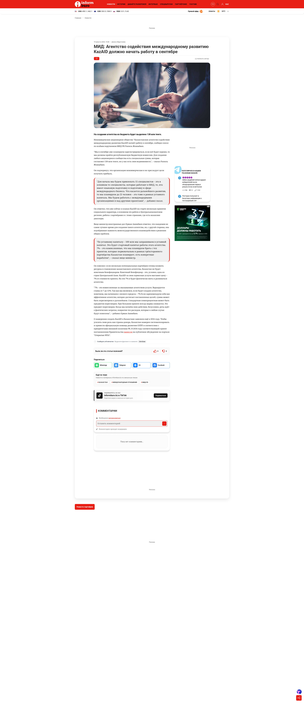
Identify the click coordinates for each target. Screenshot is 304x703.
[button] (219, 11)
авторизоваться (114, 418)
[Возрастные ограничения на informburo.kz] (212, 4)
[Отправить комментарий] (164, 423)
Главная (78, 18)
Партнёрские (181, 4)
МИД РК (145, 382)
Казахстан (103, 382)
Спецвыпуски (166, 4)
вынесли (128, 332)
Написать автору (203, 59)
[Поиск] (217, 4)
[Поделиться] (299, 698)
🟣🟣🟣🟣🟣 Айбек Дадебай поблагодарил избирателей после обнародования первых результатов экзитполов (194, 182)
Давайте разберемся (137, 4)
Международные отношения (125, 382)
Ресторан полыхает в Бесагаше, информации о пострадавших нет (192, 198)
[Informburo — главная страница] (85, 4)
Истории (121, 4)
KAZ (227, 4)
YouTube (193, 4)
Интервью (153, 4)
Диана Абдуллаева (118, 42)
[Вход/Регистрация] (222, 4)
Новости (111, 4)
